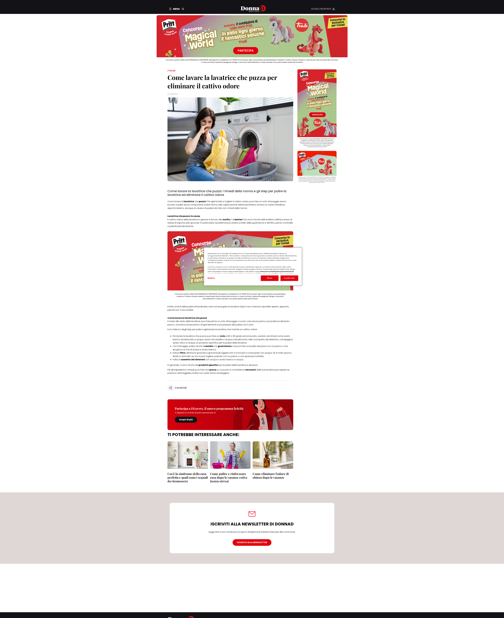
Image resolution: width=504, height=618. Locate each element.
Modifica (211, 278)
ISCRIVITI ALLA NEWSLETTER (252, 542)
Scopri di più (186, 419)
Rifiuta (269, 278)
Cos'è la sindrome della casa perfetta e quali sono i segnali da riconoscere (187, 477)
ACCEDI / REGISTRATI (321, 9)
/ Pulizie (171, 70)
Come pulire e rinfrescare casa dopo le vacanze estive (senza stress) (228, 477)
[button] (174, 8)
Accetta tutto (289, 278)
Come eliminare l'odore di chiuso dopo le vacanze (271, 475)
